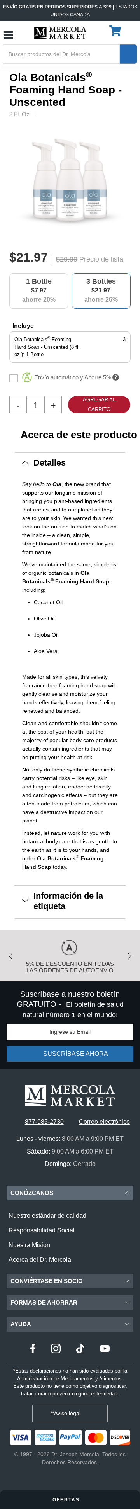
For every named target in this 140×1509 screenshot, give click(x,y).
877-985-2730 (44, 1121)
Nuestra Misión (29, 1245)
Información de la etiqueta (68, 901)
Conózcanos (31, 1193)
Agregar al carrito (99, 404)
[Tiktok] (80, 1350)
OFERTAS (67, 1499)
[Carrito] (116, 31)
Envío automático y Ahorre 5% (72, 377)
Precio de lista (101, 259)
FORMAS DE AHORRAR (43, 1302)
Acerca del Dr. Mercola (40, 1259)
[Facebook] (32, 1350)
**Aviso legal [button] (66, 1413)
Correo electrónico (104, 1121)
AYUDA (20, 1324)
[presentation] (128, 181)
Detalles (49, 462)
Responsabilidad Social (42, 1230)
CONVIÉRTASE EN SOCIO (46, 1281)
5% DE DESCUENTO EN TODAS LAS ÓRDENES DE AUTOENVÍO (70, 967)
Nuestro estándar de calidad (47, 1215)
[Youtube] (105, 1350)
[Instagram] (56, 1350)
